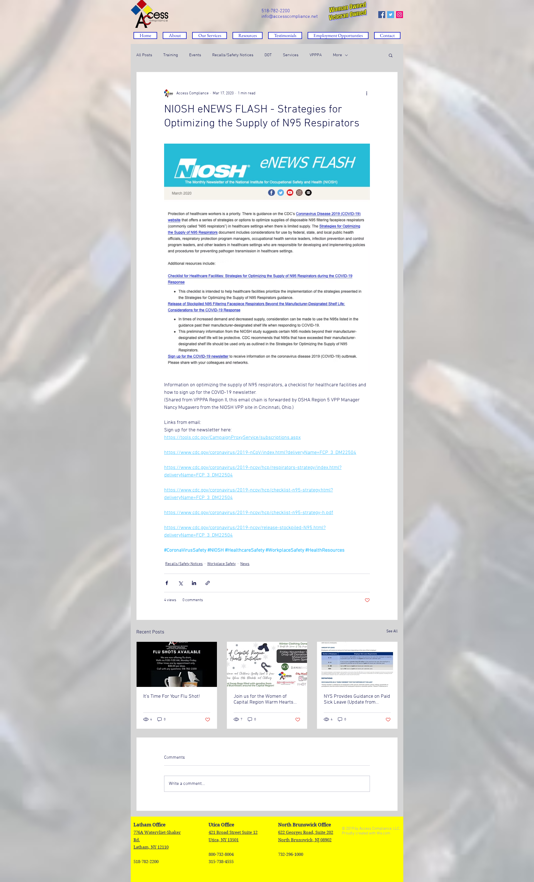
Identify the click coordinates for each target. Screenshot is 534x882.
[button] (248, 35)
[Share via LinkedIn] (194, 583)
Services (290, 55)
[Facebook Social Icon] (381, 14)
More (337, 55)
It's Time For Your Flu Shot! (171, 696)
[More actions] (366, 93)
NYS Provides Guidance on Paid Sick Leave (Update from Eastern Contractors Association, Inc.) (357, 699)
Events (195, 55)
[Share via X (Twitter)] (180, 583)
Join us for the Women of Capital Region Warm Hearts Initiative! (263, 699)
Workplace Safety (221, 564)
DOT (268, 55)
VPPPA (316, 55)
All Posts (144, 55)
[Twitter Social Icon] (390, 14)
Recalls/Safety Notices (232, 55)
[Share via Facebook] (166, 583)
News (244, 564)
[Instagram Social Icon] (399, 14)
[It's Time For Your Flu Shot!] (177, 664)
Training (170, 55)
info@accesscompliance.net (289, 16)
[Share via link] (207, 583)
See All (392, 631)
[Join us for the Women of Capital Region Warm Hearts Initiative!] (267, 664)
